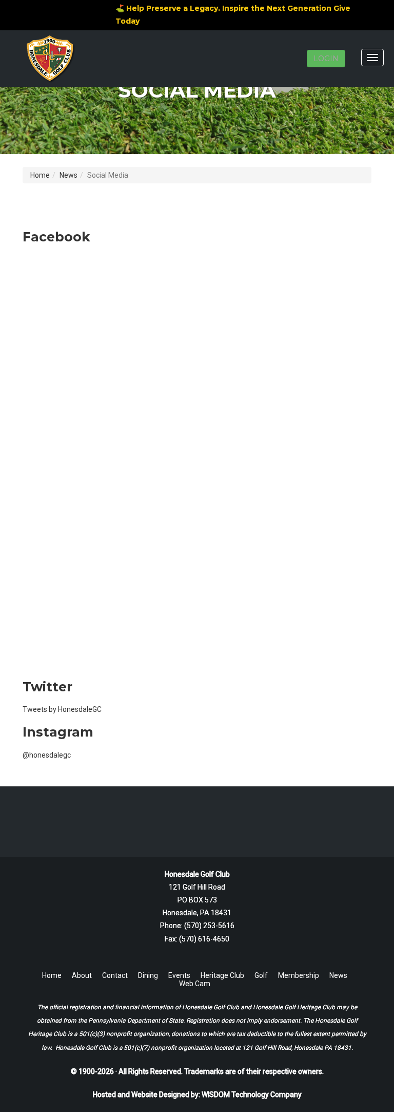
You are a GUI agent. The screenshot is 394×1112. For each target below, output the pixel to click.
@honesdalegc (47, 755)
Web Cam (194, 983)
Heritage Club (222, 975)
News (68, 175)
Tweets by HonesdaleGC (62, 709)
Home (40, 175)
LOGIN (326, 58)
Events (179, 975)
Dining (148, 975)
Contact (115, 975)
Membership (298, 975)
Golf (261, 975)
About (82, 975)
